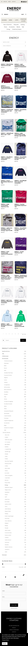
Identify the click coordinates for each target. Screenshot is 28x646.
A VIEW (6, 437)
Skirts (5, 406)
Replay (6, 525)
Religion (6, 523)
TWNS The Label (8, 439)
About (9, 1)
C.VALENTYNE (8, 449)
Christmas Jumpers (16, 29)
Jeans (5, 408)
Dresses (6, 394)
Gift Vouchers (7, 387)
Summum (7, 542)
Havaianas (7, 492)
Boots (5, 368)
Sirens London (8, 535)
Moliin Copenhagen (9, 516)
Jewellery (6, 391)
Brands (18, 27)
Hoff (6, 496)
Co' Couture (7, 442)
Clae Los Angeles (8, 475)
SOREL (6, 465)
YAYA (6, 551)
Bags (5, 425)
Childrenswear (5, 356)
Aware (6, 470)
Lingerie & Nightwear (8, 420)
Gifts (16, 20)
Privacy (14, 627)
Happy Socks (8, 489)
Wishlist (5, 1)
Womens (4, 20)
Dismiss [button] (5, 643)
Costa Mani (7, 477)
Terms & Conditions (14, 629)
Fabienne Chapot (9, 487)
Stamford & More (23, 20)
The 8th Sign (7, 451)
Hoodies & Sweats (8, 403)
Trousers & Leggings (8, 401)
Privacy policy (14, 608)
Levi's (6, 506)
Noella (6, 458)
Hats (5, 370)
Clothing (23, 24)
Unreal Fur (7, 549)
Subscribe (14, 605)
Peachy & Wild (8, 463)
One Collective (8, 520)
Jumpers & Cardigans (8, 427)
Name (3, 590)
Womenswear (5, 358)
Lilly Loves (7, 434)
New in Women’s (7, 24)
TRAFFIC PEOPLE (8, 547)
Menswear (4, 554)
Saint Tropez (7, 530)
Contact (14, 631)
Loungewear (7, 384)
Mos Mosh (7, 518)
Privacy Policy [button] (5, 640)
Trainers (5, 382)
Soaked (6, 537)
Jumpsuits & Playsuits (8, 411)
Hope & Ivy (7, 499)
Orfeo (6, 456)
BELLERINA (7, 444)
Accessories (12, 27)
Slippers (6, 377)
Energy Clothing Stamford (14, 619)
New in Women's (7, 389)
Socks (5, 380)
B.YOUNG (7, 473)
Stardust (7, 544)
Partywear (16, 24)
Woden (6, 454)
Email (3, 596)
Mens (10, 20)
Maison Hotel (8, 511)
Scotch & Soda (8, 532)
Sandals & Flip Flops (8, 372)
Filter (3, 567)
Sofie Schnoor (8, 539)
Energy (8, 29)
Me (1, 1)
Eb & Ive (6, 480)
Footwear (6, 418)
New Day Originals (9, 461)
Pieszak (6, 528)
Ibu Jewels (7, 501)
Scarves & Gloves (8, 375)
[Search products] (2, 14)
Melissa (6, 513)
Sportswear (6, 413)
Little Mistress (8, 508)
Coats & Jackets (7, 415)
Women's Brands (6, 432)
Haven (6, 494)
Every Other (7, 482)
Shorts (5, 399)
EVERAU (6, 446)
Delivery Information (14, 625)
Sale (23, 27)
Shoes (5, 27)
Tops (5, 396)
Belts (5, 365)
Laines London (8, 504)
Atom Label (7, 468)
